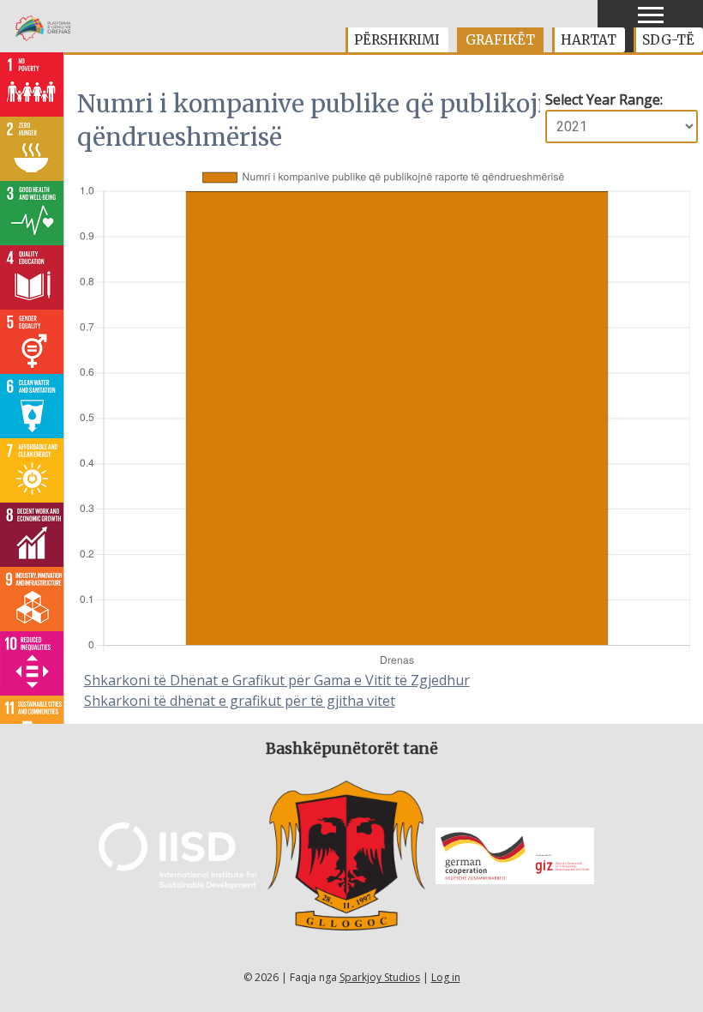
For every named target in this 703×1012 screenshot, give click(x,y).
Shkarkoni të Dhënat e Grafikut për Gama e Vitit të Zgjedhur (277, 680)
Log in (445, 977)
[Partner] (346, 925)
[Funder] (178, 884)
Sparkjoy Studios (379, 977)
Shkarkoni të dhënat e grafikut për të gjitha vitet (239, 700)
